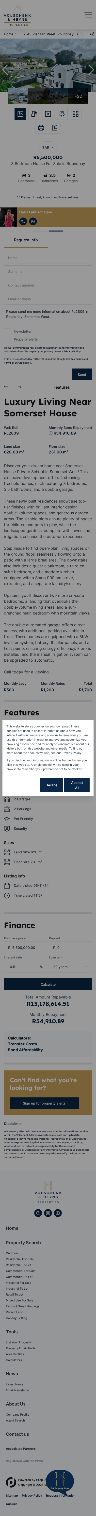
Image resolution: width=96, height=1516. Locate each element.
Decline (51, 785)
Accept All (77, 785)
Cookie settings (22, 785)
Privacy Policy (71, 753)
